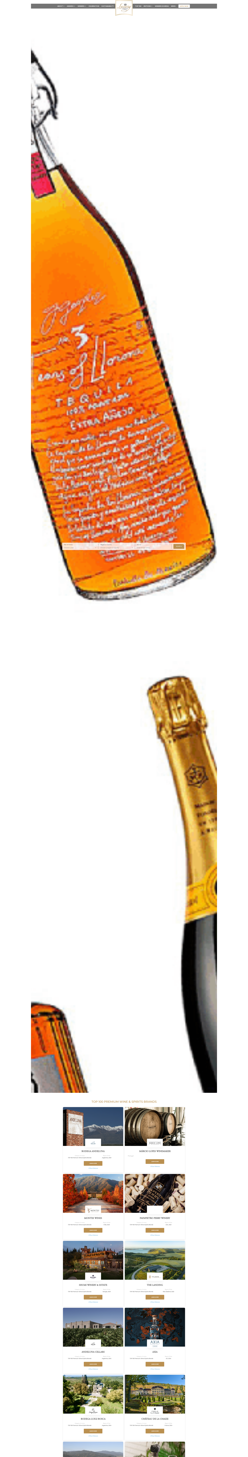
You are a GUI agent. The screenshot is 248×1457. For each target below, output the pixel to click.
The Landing (155, 1285)
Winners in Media (162, 6)
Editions (147, 6)
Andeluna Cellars (93, 1352)
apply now (184, 6)
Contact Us (174, 2)
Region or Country (106, 544)
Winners (81, 6)
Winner (139, 544)
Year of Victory (68, 544)
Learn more (93, 1163)
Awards (70, 6)
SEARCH (179, 546)
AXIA (155, 1352)
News (173, 6)
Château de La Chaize (154, 1419)
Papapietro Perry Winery (155, 1218)
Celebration (94, 6)
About (60, 6)
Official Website (93, 1168)
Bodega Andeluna (93, 1151)
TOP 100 (138, 6)
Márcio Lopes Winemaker (155, 1151)
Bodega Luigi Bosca (93, 1419)
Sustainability (107, 6)
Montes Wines (93, 1218)
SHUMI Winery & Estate (93, 1285)
